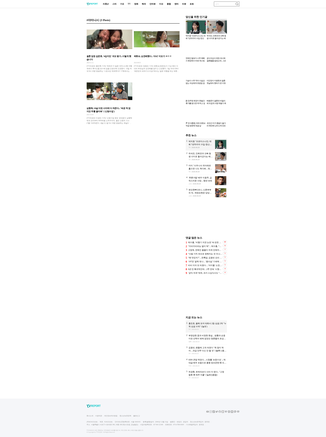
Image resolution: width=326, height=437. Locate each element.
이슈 (161, 4)
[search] (237, 4)
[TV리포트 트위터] (216, 412)
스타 (114, 4)
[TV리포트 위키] (226, 412)
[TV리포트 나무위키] (229, 412)
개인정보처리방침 (110, 416)
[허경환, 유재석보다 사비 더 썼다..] (206, 375)
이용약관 (98, 416)
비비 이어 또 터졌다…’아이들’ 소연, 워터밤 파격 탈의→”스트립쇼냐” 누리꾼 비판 (205, 265)
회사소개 (90, 416)
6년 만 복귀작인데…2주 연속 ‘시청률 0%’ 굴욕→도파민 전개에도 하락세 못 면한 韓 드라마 (205, 269)
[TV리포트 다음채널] (223, 412)
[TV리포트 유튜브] (207, 412)
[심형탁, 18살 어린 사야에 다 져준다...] (109, 102)
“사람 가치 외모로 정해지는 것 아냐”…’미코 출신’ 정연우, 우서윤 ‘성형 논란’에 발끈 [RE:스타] (205, 254)
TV (129, 4)
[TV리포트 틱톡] (213, 412)
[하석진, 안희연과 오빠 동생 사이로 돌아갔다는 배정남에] (206, 156)
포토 (192, 4)
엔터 (176, 4)
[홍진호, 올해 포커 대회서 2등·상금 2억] (206, 326)
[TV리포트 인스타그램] (210, 412)
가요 (122, 4)
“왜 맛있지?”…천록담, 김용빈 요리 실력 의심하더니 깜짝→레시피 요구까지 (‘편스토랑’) (205, 257)
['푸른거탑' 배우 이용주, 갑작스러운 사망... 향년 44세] (206, 180)
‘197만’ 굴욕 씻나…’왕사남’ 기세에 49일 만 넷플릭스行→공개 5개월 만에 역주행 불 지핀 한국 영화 (205, 261)
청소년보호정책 (125, 416)
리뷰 (184, 4)
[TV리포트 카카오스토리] (232, 412)
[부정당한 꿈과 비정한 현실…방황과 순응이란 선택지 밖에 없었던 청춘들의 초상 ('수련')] (206, 338)
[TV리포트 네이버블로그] (238, 412)
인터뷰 (153, 4)
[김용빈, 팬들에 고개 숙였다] (206, 350)
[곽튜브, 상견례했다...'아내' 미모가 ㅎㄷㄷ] (157, 50)
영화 (136, 4)
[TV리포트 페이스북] (220, 412)
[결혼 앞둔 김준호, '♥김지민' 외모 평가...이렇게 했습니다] (109, 50)
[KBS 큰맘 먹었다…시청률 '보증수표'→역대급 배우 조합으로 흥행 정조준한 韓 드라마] (206, 362)
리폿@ (106, 4)
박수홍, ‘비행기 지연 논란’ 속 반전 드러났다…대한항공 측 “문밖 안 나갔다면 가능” (205, 242)
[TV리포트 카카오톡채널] (235, 412)
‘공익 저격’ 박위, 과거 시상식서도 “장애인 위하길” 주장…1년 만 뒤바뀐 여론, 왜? (205, 273)
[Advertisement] (206, 218)
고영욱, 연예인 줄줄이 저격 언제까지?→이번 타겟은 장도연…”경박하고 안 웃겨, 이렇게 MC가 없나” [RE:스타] (205, 250)
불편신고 (136, 416)
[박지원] (206, 144)
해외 (144, 4)
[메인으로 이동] (92, 4)
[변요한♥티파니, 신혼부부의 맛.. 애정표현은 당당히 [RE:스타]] (206, 193)
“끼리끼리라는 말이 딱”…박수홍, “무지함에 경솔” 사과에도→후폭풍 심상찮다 (205, 246)
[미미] (206, 168)
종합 (169, 4)
